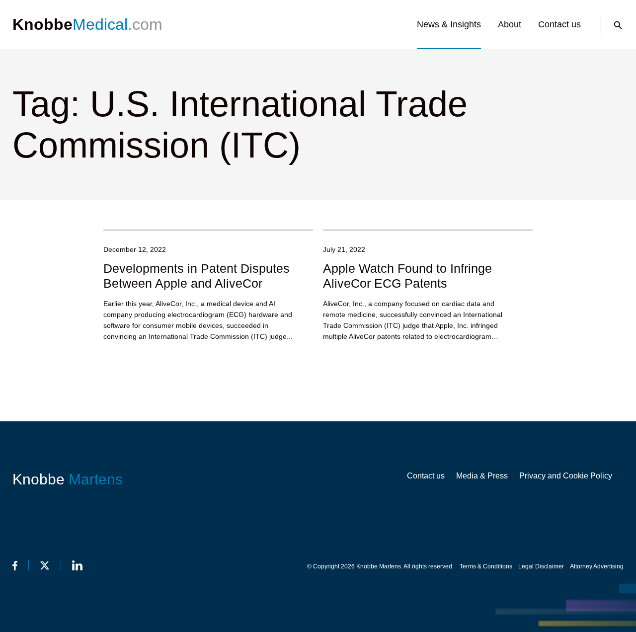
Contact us (559, 24)
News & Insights (449, 24)
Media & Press (482, 476)
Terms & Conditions (486, 566)
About (509, 24)
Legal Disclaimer (541, 566)
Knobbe (67, 479)
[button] (618, 25)
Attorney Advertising (597, 566)
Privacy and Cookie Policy (565, 476)
